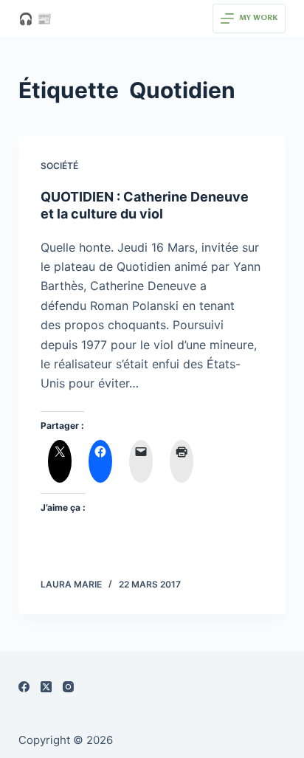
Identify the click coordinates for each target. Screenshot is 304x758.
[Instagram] (68, 686)
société (59, 165)
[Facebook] (24, 686)
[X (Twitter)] (46, 686)
